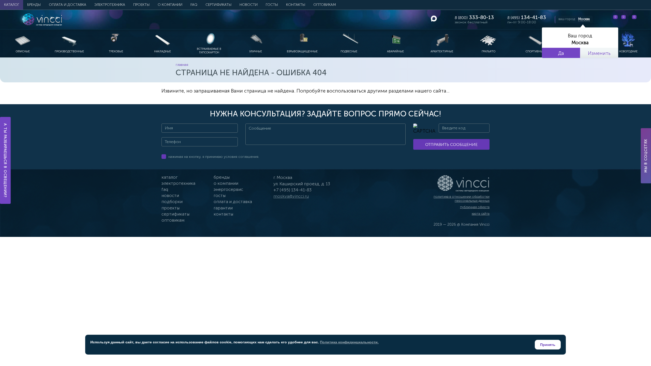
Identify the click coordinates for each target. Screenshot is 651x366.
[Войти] (643, 20)
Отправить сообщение (451, 144)
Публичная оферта (475, 207)
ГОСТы (272, 5)
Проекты (141, 5)
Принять (547, 345)
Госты (220, 195)
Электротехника (109, 5)
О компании (170, 5)
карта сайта (481, 214)
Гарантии (223, 207)
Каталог (11, 5)
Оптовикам (324, 5)
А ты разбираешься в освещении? (5, 160)
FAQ (193, 5)
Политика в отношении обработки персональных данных (462, 199)
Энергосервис (228, 189)
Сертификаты (218, 5)
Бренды (34, 5)
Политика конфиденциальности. (349, 342)
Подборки (172, 201)
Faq (164, 189)
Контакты (295, 5)
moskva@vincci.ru (291, 196)
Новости (249, 5)
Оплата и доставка (67, 5)
